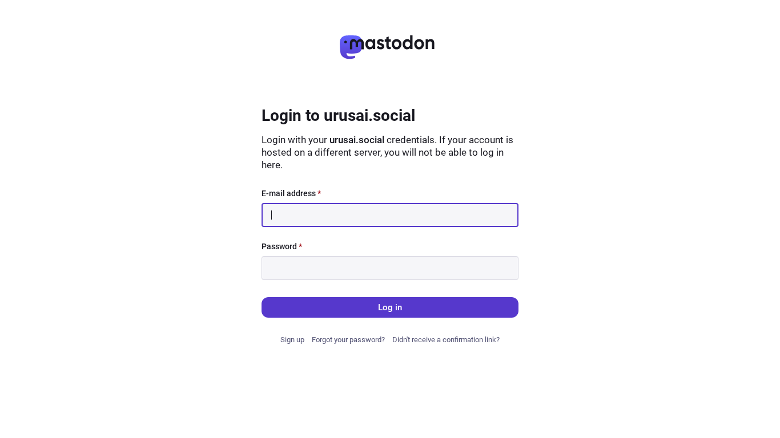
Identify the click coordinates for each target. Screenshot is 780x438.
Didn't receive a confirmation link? (446, 339)
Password (282, 246)
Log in (390, 307)
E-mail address (291, 193)
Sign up (292, 339)
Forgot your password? (348, 339)
